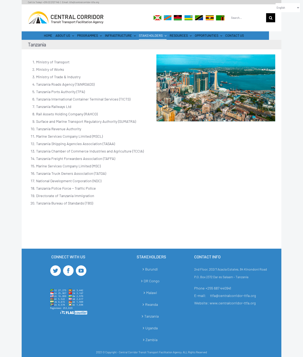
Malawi (151, 292)
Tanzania (151, 316)
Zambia (151, 339)
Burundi (151, 269)
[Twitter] (55, 270)
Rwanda (151, 304)
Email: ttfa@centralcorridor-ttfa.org (80, 2)
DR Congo (152, 281)
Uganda (151, 328)
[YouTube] (81, 270)
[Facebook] (68, 270)
